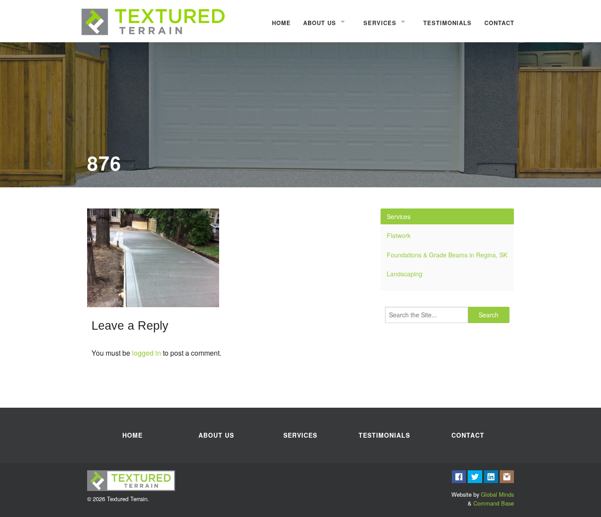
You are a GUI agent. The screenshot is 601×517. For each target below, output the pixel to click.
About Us (319, 23)
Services (379, 23)
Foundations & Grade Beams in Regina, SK (447, 254)
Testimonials (447, 23)
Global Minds (497, 494)
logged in (146, 353)
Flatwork (398, 235)
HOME (281, 23)
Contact (499, 23)
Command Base (493, 503)
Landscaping (404, 273)
